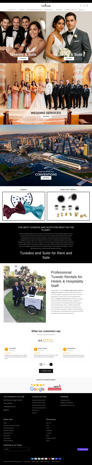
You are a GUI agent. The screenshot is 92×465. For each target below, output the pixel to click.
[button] (12, 9)
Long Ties (48, 433)
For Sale (69, 58)
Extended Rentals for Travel (39, 405)
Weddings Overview (65, 400)
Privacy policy (27, 461)
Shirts (47, 435)
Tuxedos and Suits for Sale (38, 402)
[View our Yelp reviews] (54, 387)
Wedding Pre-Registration (67, 402)
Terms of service (55, 461)
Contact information (45, 461)
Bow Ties (48, 423)
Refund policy (35, 461)
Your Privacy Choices (9, 428)
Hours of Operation (8, 440)
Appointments (7, 438)
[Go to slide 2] (45, 364)
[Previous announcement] (4, 1)
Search (5, 423)
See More (46, 116)
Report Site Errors (8, 433)
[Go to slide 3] (46, 364)
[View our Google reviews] (37, 387)
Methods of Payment (9, 430)
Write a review (47, 370)
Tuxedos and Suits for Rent (38, 400)
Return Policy (7, 435)
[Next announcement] (87, 1)
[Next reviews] (51, 364)
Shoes (47, 440)
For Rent (23, 58)
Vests (47, 425)
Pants (47, 428)
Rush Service (35, 410)
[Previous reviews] (41, 364)
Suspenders (49, 430)
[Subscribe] (27, 449)
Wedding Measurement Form (68, 405)
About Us (6, 409)
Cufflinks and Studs (51, 438)
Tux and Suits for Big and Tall (39, 407)
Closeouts (34, 412)
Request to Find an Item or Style (11, 425)
